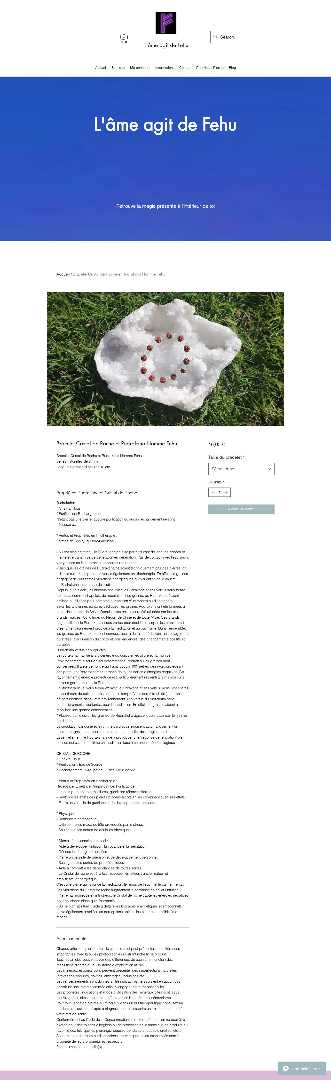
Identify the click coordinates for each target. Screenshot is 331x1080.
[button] (124, 38)
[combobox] (241, 469)
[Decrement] (212, 492)
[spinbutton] (219, 492)
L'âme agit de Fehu (166, 45)
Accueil (63, 274)
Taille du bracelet (226, 457)
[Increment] (226, 492)
